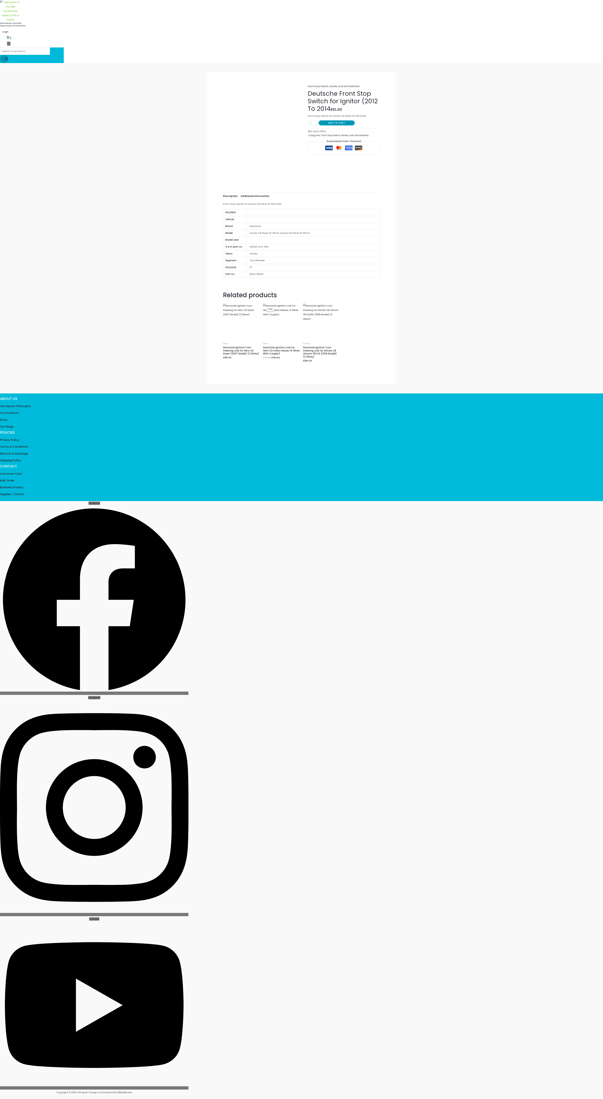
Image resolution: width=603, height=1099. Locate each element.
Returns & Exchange (14, 454)
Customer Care (11, 474)
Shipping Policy (10, 460)
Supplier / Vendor (12, 494)
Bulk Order (7, 480)
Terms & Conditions (14, 447)
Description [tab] (230, 196)
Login (5, 31)
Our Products (9, 413)
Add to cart (336, 122)
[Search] (4, 59)
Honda (333, 86)
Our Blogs (7, 426)
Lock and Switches (349, 86)
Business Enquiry (11, 487)
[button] (8, 43)
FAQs (3, 420)
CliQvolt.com (124, 1092)
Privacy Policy (9, 440)
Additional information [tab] (255, 196)
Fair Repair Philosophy (15, 406)
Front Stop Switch (318, 86)
